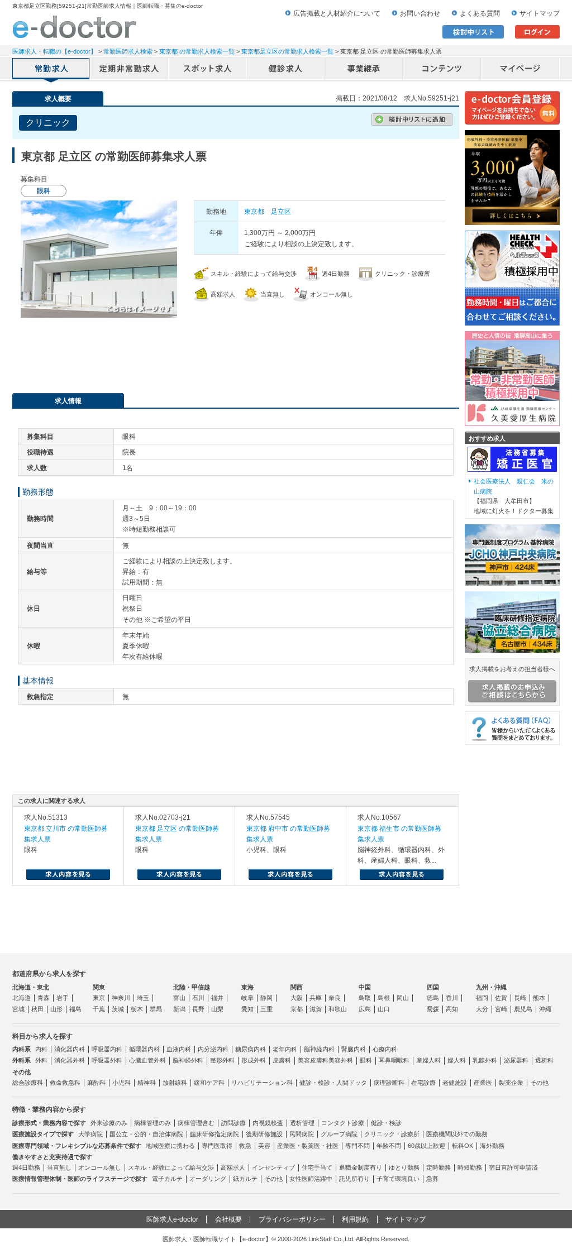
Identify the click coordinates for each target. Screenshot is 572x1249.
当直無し (59, 1167)
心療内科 (385, 1049)
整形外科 (222, 1060)
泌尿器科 (516, 1060)
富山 (179, 997)
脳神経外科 (188, 1060)
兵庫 (315, 997)
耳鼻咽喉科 (394, 1060)
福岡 (482, 997)
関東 (99, 987)
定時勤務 (438, 1167)
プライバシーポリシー (292, 1219)
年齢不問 (388, 1145)
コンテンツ (442, 70)
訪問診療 (233, 1122)
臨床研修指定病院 (214, 1134)
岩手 (62, 997)
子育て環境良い (398, 1178)
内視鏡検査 (267, 1122)
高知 (452, 1009)
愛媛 (433, 1009)
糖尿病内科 (250, 1049)
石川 (198, 997)
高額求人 (233, 1167)
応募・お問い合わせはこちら (236, 351)
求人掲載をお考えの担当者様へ (512, 669)
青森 (43, 997)
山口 (384, 1009)
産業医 (483, 1082)
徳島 (433, 997)
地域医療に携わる (170, 1145)
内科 (41, 1049)
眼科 (366, 1060)
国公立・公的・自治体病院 (146, 1134)
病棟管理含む (196, 1122)
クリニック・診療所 (392, 1134)
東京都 (254, 212)
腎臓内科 (353, 1049)
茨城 (118, 1009)
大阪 (296, 997)
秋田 (37, 1009)
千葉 (99, 1009)
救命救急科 (65, 1082)
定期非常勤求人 (129, 70)
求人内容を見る (68, 874)
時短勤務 (469, 1167)
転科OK (462, 1145)
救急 (245, 1145)
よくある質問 (480, 13)
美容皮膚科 (313, 1060)
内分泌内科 (213, 1049)
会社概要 (228, 1219)
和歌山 (337, 1009)
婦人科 (456, 1060)
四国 (433, 987)
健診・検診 (386, 1122)
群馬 (156, 1009)
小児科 (121, 1082)
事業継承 (364, 70)
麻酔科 (96, 1082)
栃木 (137, 1009)
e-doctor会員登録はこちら (512, 108)
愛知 (247, 1009)
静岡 (266, 997)
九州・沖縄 (491, 987)
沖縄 (545, 1009)
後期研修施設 (264, 1134)
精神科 (146, 1082)
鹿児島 (523, 1009)
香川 (452, 997)
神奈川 (121, 997)
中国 (365, 987)
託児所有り (354, 1178)
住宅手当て (317, 1167)
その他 (539, 1082)
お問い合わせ (420, 13)
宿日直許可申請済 (513, 1167)
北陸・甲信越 (191, 987)
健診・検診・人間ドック (333, 1082)
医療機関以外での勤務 (457, 1134)
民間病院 (301, 1134)
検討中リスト (473, 32)
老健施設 (454, 1082)
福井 (217, 997)
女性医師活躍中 (310, 1178)
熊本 (539, 997)
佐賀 (501, 997)
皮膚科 (282, 1060)
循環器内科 (144, 1049)
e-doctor (74, 27)
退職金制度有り (360, 1167)
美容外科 (340, 1060)
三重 (266, 1009)
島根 (384, 997)
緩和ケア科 (209, 1082)
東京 (99, 997)
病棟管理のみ (152, 1122)
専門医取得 (217, 1145)
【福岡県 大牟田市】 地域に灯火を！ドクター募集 (514, 496)
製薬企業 (511, 1082)
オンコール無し (99, 1167)
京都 (296, 1009)
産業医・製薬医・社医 (308, 1145)
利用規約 (355, 1219)
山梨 (217, 1009)
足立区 (281, 212)
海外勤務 (492, 1145)
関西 (296, 987)
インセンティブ (273, 1167)
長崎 (520, 997)
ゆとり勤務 (404, 1167)
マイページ (521, 70)
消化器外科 (69, 1060)
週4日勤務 (26, 1167)
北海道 (21, 997)
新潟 (179, 1009)
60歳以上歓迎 (426, 1145)
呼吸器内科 (107, 1049)
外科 (41, 1060)
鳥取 (365, 997)
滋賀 (315, 1009)
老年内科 (285, 1049)
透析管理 (302, 1122)
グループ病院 (339, 1134)
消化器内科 (69, 1049)
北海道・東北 (30, 987)
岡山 (403, 997)
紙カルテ (245, 1178)
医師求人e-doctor (172, 1219)
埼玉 (143, 997)
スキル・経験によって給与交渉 (171, 1167)
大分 (482, 1009)
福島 (75, 1009)
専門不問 (357, 1145)
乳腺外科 (485, 1060)
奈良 (334, 997)
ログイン (537, 32)
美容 (264, 1145)
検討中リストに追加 (411, 119)
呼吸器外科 (107, 1060)
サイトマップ (539, 13)
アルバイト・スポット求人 (208, 70)
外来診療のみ (108, 1122)
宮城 (18, 1009)
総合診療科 (27, 1082)
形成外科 (253, 1060)
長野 (198, 1009)
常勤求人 (51, 70)
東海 (247, 987)
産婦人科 (428, 1060)
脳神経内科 (319, 1049)
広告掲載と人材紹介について (336, 13)
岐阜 (247, 997)
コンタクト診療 (342, 1122)
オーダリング (207, 1178)
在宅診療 (423, 1082)
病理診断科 (389, 1082)
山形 (56, 1009)
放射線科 (175, 1082)
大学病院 (90, 1134)
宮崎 (501, 1009)
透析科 (544, 1060)
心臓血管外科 (147, 1060)
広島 (365, 1009)
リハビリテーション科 (262, 1082)
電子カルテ (167, 1178)
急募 (432, 1178)
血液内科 (178, 1049)
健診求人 (286, 70)
